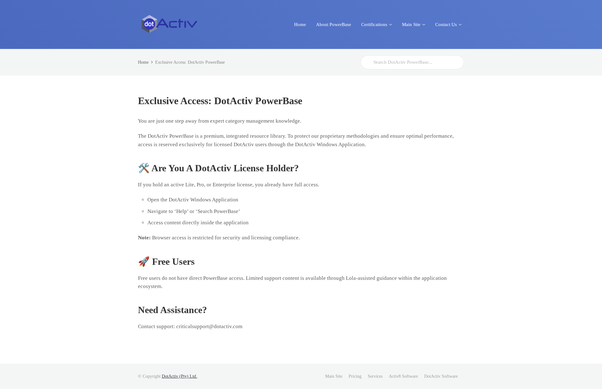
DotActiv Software (441, 376)
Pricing (355, 376)
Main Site (333, 376)
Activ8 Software (403, 376)
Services (375, 376)
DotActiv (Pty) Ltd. (179, 376)
